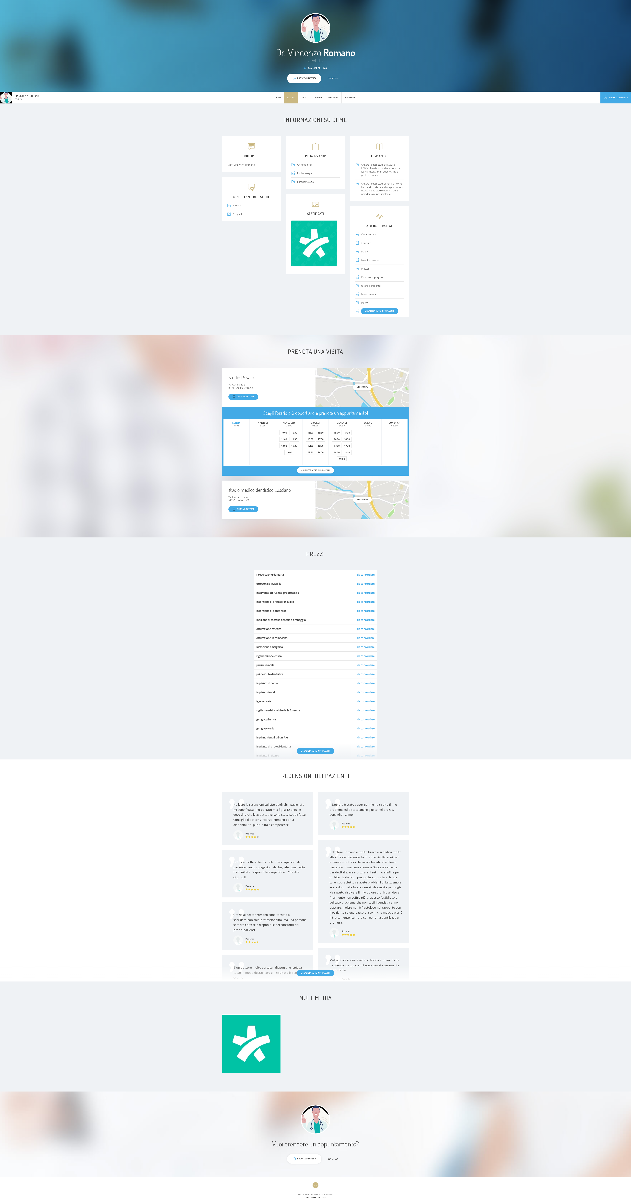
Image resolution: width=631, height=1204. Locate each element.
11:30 (294, 439)
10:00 (284, 432)
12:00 (284, 445)
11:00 (284, 439)
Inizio (278, 97)
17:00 (321, 439)
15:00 (310, 432)
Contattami (333, 78)
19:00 (321, 452)
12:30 (294, 445)
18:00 (321, 445)
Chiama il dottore (245, 396)
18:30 (310, 452)
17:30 (310, 445)
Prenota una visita (618, 97)
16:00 (310, 439)
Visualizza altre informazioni (379, 311)
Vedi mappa (362, 387)
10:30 (294, 432)
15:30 (321, 432)
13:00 (289, 452)
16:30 (347, 439)
